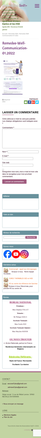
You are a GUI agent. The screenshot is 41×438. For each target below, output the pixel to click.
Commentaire (8, 128)
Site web (5, 163)
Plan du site (8, 417)
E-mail (5, 156)
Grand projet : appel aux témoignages (23, 269)
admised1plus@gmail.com (17, 387)
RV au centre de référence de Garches (23, 284)
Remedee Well (13, 34)
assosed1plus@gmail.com (17, 384)
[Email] (25, 102)
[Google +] (33, 102)
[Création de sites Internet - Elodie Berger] (31, 430)
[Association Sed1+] (14, 5)
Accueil (4, 34)
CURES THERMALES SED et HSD (21, 278)
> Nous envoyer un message (12, 404)
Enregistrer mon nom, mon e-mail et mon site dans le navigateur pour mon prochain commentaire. (20, 174)
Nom (4, 152)
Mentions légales (10, 415)
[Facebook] (29, 102)
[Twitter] (37, 102)
